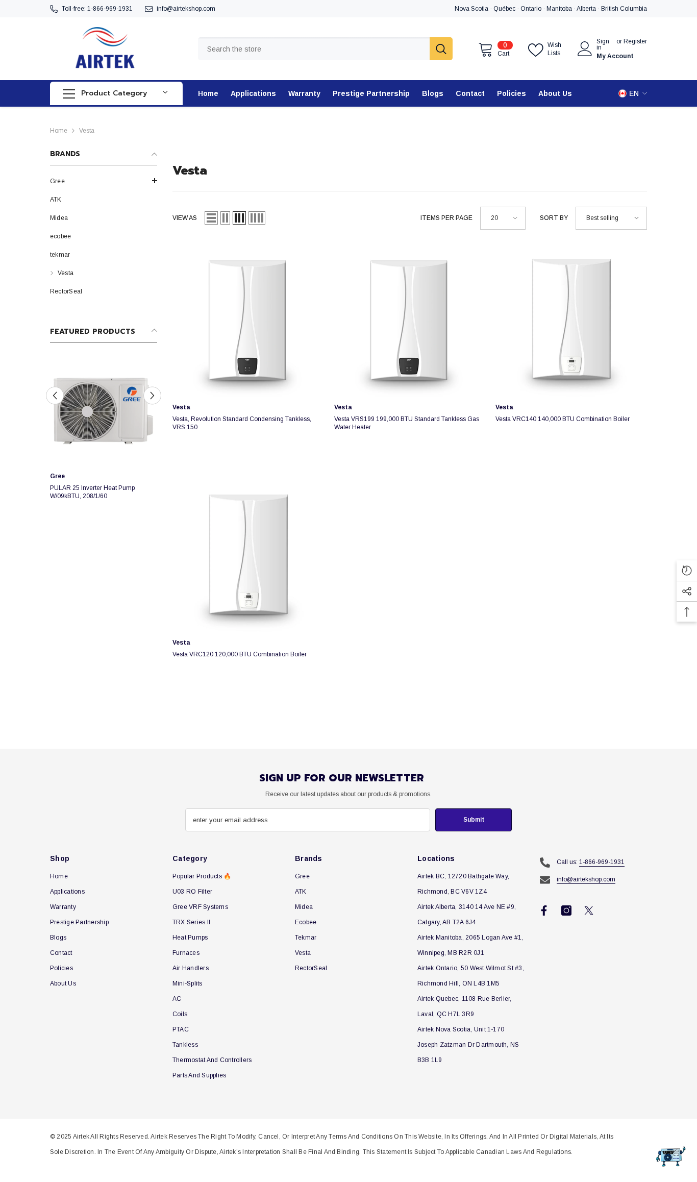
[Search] (325, 48)
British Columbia (624, 8)
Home (58, 130)
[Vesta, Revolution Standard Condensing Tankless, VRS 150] (248, 321)
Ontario (531, 8)
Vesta (86, 130)
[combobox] (314, 48)
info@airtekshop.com (186, 8)
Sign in (602, 44)
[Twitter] (589, 910)
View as (184, 217)
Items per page (446, 217)
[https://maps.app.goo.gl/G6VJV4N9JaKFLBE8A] (576, 8)
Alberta (587, 8)
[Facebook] (544, 910)
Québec (505, 8)
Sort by (554, 217)
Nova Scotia (472, 8)
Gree (57, 476)
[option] (103, 438)
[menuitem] (103, 181)
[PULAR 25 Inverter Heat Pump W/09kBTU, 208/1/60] (103, 411)
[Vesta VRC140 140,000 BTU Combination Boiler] (571, 321)
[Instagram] (566, 910)
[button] (103, 180)
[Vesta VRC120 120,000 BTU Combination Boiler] (248, 556)
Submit (473, 819)
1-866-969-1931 (110, 8)
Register (635, 41)
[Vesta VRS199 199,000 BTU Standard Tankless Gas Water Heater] (410, 321)
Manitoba (560, 8)
